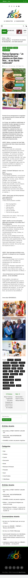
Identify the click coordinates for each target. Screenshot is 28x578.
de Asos (6, 66)
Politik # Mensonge (15, 531)
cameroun (22, 362)
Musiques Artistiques (8, 466)
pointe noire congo (8, 380)
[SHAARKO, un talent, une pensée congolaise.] (17, 32)
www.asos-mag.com (8, 385)
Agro (4, 48)
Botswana (6, 362)
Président (5, 470)
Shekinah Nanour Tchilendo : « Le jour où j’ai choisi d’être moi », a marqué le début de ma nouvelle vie (14, 509)
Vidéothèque (6, 479)
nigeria (11, 377)
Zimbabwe (6, 388)
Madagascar (14, 374)
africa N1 (10, 360)
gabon (11, 371)
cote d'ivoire (6, 368)
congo (22, 365)
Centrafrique (6, 365)
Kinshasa (5, 374)
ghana (16, 371)
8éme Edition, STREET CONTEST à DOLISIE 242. (12, 1)
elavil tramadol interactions (10, 534)
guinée (22, 371)
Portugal (18, 380)
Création (9, 48)
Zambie (19, 385)
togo (12, 382)
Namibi (5, 377)
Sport (4, 473)
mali (21, 374)
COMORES (15, 365)
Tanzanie (5, 382)
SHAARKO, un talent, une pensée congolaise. (14, 440)
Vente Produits (6, 476)
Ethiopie (20, 368)
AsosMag (17, 360)
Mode (4, 463)
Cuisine (15, 48)
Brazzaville (14, 362)
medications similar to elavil (10, 542)
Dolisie (14, 368)
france (5, 371)
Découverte (6, 50)
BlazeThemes (22, 572)
